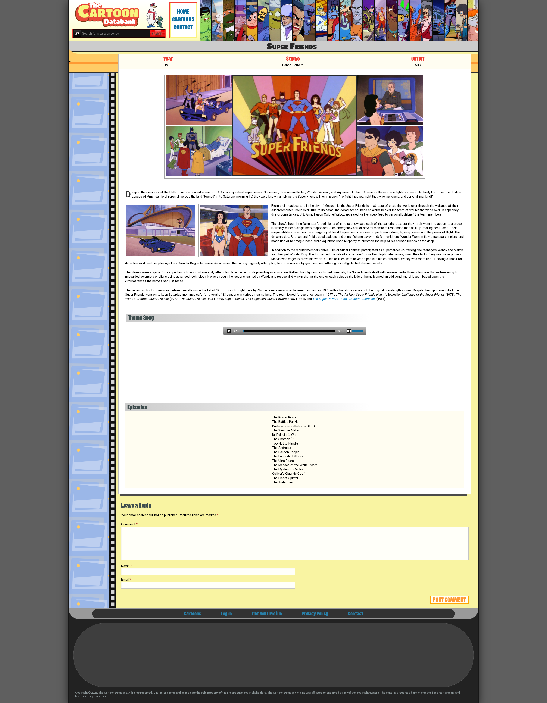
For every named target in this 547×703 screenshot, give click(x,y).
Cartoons (183, 19)
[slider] (358, 331)
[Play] (229, 331)
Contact (183, 27)
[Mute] (349, 331)
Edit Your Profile (267, 613)
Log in (226, 613)
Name (126, 566)
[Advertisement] (254, 371)
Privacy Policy (315, 613)
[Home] (119, 14)
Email (126, 579)
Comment (129, 524)
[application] (294, 331)
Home (183, 11)
